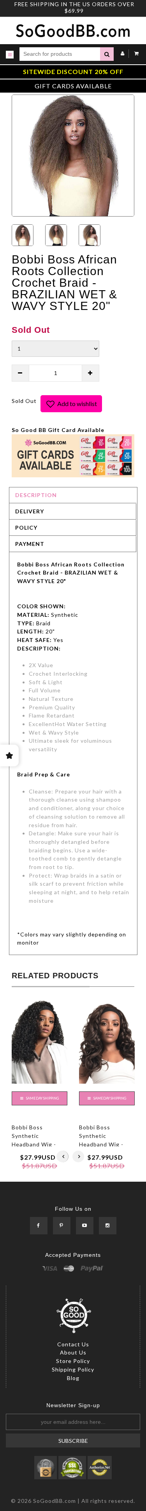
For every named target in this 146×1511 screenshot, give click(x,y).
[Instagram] (107, 1226)
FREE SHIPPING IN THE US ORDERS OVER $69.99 (74, 7)
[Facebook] (38, 1226)
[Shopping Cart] (134, 53)
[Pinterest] (61, 1226)
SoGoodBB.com (54, 1500)
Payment (29, 543)
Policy (26, 527)
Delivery (29, 511)
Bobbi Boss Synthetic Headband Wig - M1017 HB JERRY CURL (36, 1144)
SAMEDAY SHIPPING (42, 1098)
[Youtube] (84, 1226)
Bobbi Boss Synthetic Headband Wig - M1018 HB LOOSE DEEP (104, 1144)
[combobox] (59, 54)
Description (36, 495)
